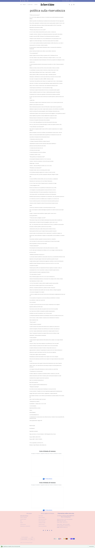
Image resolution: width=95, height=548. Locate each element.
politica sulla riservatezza (24, 515)
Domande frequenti (23, 519)
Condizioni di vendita (42, 522)
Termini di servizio (42, 524)
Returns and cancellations (42, 526)
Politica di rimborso (42, 517)
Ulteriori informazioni (91, 546)
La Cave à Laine (25, 542)
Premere (21, 522)
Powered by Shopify (29, 542)
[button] (24, 5)
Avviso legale (41, 515)
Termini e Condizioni (23, 517)
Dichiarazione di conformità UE (25, 526)
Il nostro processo (23, 524)
